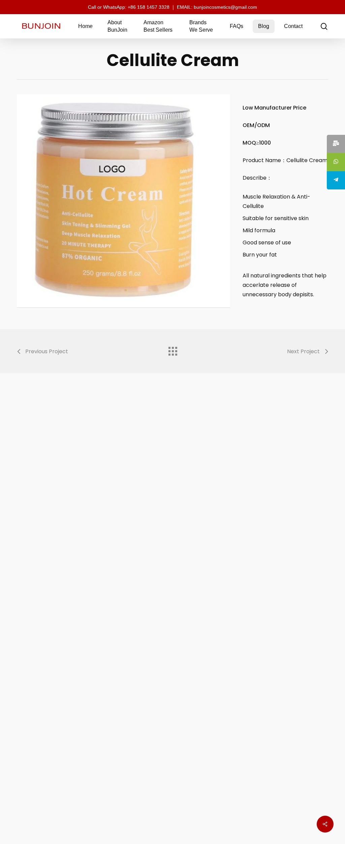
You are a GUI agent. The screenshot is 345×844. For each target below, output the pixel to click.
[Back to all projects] (172, 349)
